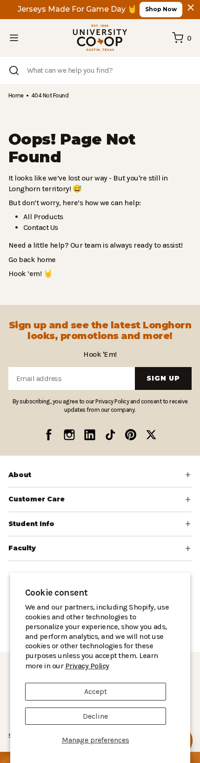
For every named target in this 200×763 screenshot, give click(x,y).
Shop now (161, 9)
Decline (95, 716)
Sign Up (163, 378)
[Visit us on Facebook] (49, 434)
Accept (95, 691)
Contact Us (40, 227)
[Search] (14, 70)
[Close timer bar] (190, 7)
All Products (41, 217)
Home (15, 95)
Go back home (30, 260)
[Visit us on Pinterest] (130, 434)
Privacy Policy (143, 666)
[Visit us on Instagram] (69, 434)
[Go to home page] (100, 38)
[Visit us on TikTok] (110, 434)
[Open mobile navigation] (14, 37)
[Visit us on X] (151, 434)
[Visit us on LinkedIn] (89, 434)
